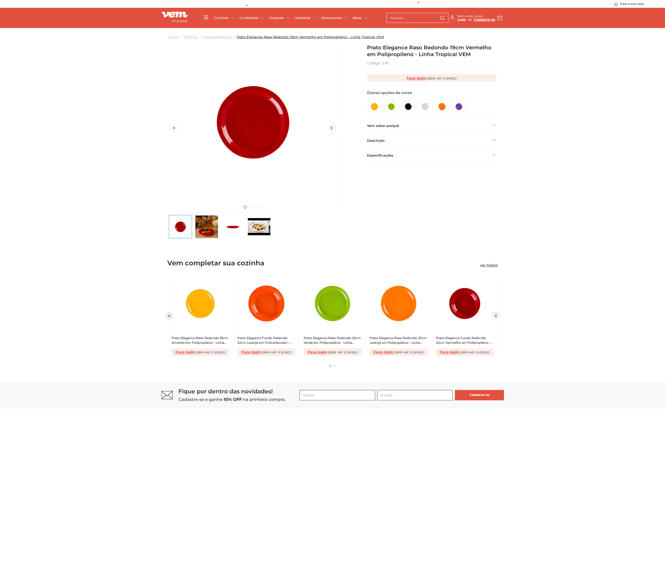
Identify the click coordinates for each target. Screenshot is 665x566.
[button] (330, 387)
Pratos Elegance (217, 37)
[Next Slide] (418, 4)
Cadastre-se (484, 19)
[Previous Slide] (247, 4)
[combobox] (417, 18)
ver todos (489, 265)
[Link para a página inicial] (173, 36)
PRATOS (191, 37)
